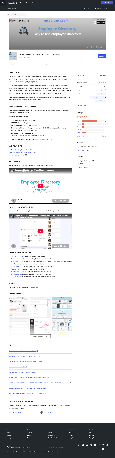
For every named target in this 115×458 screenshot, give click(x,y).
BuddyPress (93, 438)
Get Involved (72, 430)
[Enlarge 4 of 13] (48, 299)
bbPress (92, 435)
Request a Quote (16, 269)
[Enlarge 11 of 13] (70, 335)
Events (70, 432)
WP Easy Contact (16, 274)
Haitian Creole (26, 447)
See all (104, 136)
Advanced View (82, 105)
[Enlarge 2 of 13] (27, 315)
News (8, 432)
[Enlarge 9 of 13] (70, 299)
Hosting (9, 435)
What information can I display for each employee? (24, 356)
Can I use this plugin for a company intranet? (22, 372)
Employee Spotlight (17, 256)
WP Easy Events (16, 276)
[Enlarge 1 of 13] (27, 299)
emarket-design (25, 57)
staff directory (102, 100)
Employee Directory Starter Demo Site (20, 150)
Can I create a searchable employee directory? (23, 351)
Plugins (29, 435)
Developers (51, 435)
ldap (96, 100)
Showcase (30, 430)
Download (102, 56)
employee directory (95, 97)
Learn (49, 430)
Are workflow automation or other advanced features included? (28, 388)
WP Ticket (14, 264)
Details (12, 65)
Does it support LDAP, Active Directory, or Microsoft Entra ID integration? (31, 377)
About (8, 430)
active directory (102, 93)
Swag (71, 438)
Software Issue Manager (18, 271)
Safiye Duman (48, 412)
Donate (71, 435)
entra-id (104, 97)
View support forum (83, 150)
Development (42, 65)
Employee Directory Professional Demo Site (22, 152)
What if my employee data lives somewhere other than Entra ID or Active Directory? (35, 383)
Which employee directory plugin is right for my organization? (27, 393)
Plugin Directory (11, 8)
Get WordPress (107, 3)
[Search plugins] (24, 14)
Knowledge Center (17, 261)
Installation (31, 65)
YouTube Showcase (17, 266)
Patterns (29, 438)
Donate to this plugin (83, 167)
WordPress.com (94, 430)
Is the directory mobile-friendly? (18, 367)
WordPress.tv (52, 438)
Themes (29, 432)
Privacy (9, 438)
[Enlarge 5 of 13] (48, 321)
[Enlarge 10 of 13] (70, 312)
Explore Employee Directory (43, 139)
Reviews (21, 65)
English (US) (103, 90)
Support (103, 65)
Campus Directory (16, 259)
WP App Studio (33, 287)
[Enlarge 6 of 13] (48, 339)
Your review (80, 136)
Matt (91, 432)
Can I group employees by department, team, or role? (25, 361)
